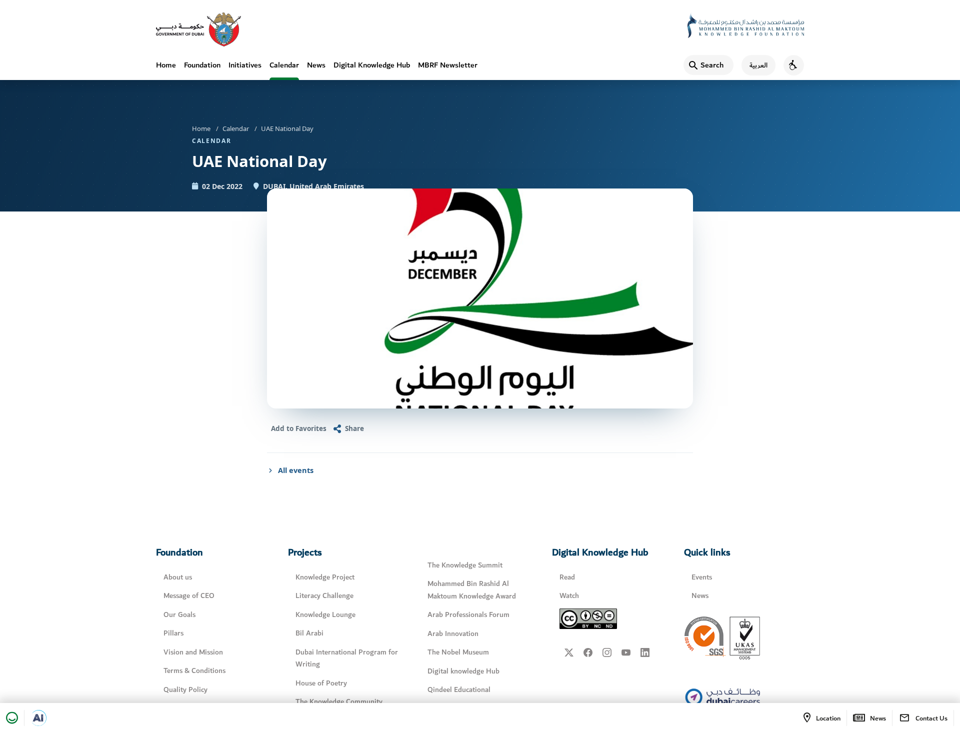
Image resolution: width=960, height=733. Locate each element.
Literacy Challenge (325, 596)
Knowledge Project (325, 577)
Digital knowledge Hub (464, 671)
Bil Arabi (310, 633)
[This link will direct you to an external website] (198, 29)
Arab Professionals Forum (469, 614)
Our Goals (180, 614)
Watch (569, 596)
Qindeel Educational (459, 690)
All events (296, 470)
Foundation (202, 65)
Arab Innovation (453, 634)
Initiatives (245, 65)
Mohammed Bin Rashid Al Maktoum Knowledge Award (472, 590)
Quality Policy (186, 690)
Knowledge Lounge (326, 614)
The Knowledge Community (339, 702)
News (316, 65)
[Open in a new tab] (38, 718)
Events (702, 577)
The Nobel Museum (458, 652)
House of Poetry (321, 683)
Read (567, 577)
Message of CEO (189, 596)
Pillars (174, 633)
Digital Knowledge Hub (372, 65)
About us (178, 577)
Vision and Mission (193, 652)
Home (166, 65)
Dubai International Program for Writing (347, 658)
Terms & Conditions (195, 670)
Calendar (284, 65)
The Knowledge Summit (465, 565)
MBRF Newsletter (448, 65)
